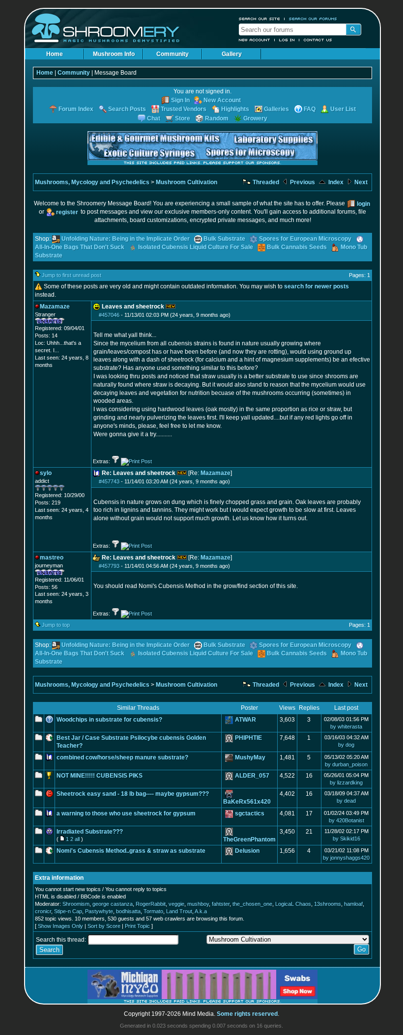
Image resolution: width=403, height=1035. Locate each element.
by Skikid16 (346, 838)
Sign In (180, 100)
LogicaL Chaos (293, 904)
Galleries (276, 109)
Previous (301, 182)
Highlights (235, 109)
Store (182, 118)
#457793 (109, 566)
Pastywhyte (99, 911)
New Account (254, 39)
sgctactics (249, 813)
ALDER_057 (252, 775)
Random (217, 118)
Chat (153, 118)
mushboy (198, 904)
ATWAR (245, 719)
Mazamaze (215, 473)
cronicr (43, 911)
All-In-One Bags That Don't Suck (79, 247)
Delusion (247, 850)
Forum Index (75, 109)
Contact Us (318, 39)
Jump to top (56, 625)
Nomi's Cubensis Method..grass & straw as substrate (131, 850)
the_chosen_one (252, 904)
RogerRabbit (151, 904)
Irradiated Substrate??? (90, 831)
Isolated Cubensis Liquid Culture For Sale (195, 247)
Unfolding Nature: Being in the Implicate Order (125, 238)
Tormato (153, 911)
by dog (346, 745)
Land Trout (179, 911)
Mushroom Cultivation (186, 182)
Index (335, 182)
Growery (255, 118)
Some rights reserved (247, 1013)
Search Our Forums (313, 18)
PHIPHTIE (248, 737)
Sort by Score (103, 926)
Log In (287, 39)
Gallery (232, 54)
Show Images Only (60, 926)
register (67, 212)
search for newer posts (316, 286)
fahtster (221, 904)
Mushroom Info (114, 54)
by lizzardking (346, 782)
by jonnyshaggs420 (346, 858)
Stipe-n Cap (68, 911)
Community (172, 54)
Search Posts (127, 109)
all (77, 839)
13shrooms (327, 904)
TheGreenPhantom (249, 839)
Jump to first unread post (71, 275)
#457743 (109, 481)
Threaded (265, 182)
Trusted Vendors (183, 109)
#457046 (109, 315)
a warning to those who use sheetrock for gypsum (126, 813)
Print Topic (137, 926)
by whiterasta (346, 726)
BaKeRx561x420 (247, 801)
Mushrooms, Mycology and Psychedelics (92, 182)
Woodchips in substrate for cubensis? (109, 719)
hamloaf (353, 904)
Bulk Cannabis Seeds (297, 247)
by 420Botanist (346, 820)
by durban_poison (346, 764)
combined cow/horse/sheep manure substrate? (122, 757)
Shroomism (75, 904)
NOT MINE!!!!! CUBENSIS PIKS (100, 775)
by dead (346, 801)
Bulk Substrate (224, 238)
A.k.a (201, 911)
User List (343, 109)
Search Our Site (259, 18)
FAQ (310, 109)
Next (360, 182)
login (363, 203)
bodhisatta (128, 911)
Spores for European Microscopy (305, 238)
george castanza (112, 904)
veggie (176, 904)
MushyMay (250, 757)
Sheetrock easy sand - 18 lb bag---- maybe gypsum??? (133, 793)
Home (54, 54)
